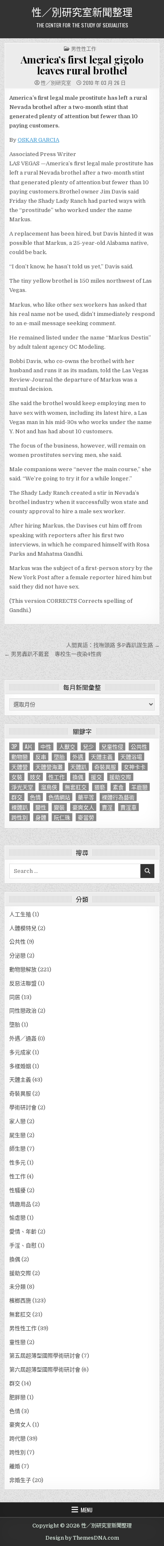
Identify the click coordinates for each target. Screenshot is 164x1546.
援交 (96, 777)
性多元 (17, 1162)
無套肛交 (76, 787)
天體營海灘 (49, 767)
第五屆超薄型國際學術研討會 (44, 1355)
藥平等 (86, 797)
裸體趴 (19, 807)
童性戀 (17, 1342)
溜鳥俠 (49, 787)
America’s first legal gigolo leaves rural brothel (82, 65)
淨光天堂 (22, 787)
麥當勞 (86, 817)
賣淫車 (128, 807)
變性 (40, 807)
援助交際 (120, 777)
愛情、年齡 (23, 1231)
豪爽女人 (83, 807)
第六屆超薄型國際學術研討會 (44, 1369)
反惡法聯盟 (23, 983)
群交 (16, 797)
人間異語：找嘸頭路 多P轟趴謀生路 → (113, 645)
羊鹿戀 (139, 787)
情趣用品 (20, 1204)
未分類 (17, 1286)
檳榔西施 (20, 1300)
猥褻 (99, 787)
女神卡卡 (134, 767)
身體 (40, 817)
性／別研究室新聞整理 (82, 11)
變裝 (59, 807)
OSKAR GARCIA (38, 140)
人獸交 (67, 746)
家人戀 (17, 1121)
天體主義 (102, 757)
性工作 (56, 777)
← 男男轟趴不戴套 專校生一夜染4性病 (52, 654)
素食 (118, 787)
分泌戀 (17, 955)
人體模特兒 (23, 928)
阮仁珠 (62, 817)
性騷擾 (17, 1190)
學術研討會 (23, 1107)
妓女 (35, 777)
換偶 (77, 777)
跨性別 (19, 817)
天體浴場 (131, 757)
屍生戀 (17, 1135)
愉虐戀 (17, 1218)
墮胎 (59, 757)
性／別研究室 (56, 82)
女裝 (16, 777)
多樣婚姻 (20, 1066)
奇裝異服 (105, 767)
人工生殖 (20, 914)
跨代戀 (17, 1438)
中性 (45, 746)
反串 (40, 757)
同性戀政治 (23, 1011)
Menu (87, 1510)
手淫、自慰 (23, 1245)
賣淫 (107, 807)
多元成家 (20, 1052)
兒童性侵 (112, 746)
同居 (14, 997)
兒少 (88, 746)
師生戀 (17, 1149)
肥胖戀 (17, 1397)
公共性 (139, 746)
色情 (35, 797)
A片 (29, 746)
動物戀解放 (23, 969)
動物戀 (19, 757)
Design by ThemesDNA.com (82, 1538)
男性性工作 (83, 48)
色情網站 (59, 797)
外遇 (77, 757)
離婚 (14, 1466)
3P (14, 746)
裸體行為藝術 (118, 797)
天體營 (19, 767)
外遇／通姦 (23, 1038)
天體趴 (78, 767)
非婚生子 (20, 1480)
